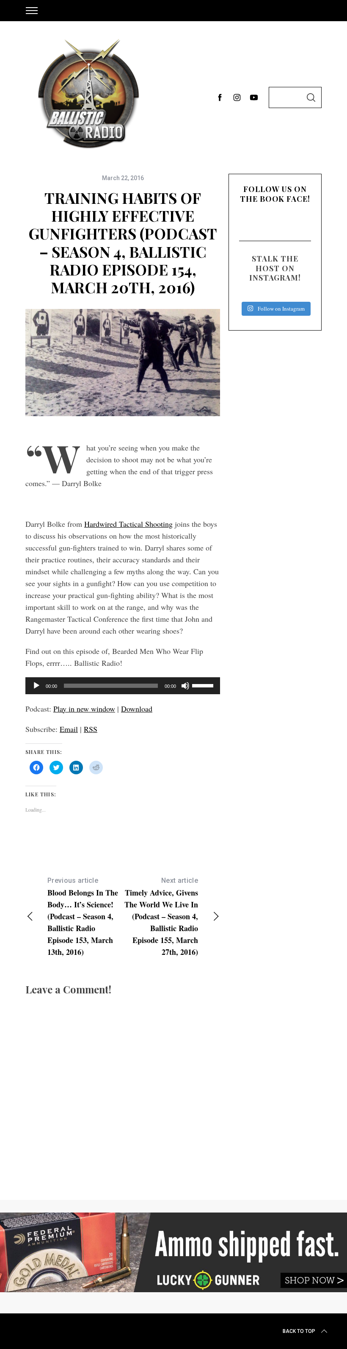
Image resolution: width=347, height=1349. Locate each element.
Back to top (299, 1331)
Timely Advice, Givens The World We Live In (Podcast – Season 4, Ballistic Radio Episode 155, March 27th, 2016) (161, 916)
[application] (122, 685)
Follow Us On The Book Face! (275, 194)
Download (136, 709)
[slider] (204, 685)
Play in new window (84, 709)
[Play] (36, 685)
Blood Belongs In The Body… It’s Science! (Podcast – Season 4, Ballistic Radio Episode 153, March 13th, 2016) (82, 916)
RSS (90, 729)
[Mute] (185, 685)
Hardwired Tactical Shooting (128, 524)
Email (69, 729)
